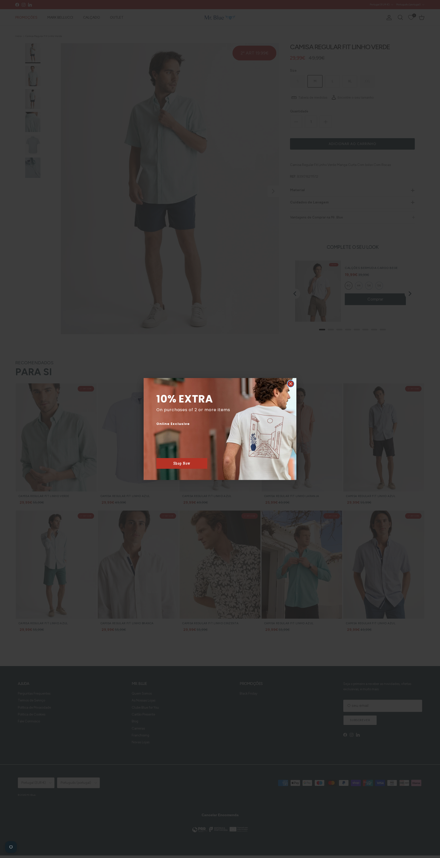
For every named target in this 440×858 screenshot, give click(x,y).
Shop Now (181, 463)
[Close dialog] (290, 384)
